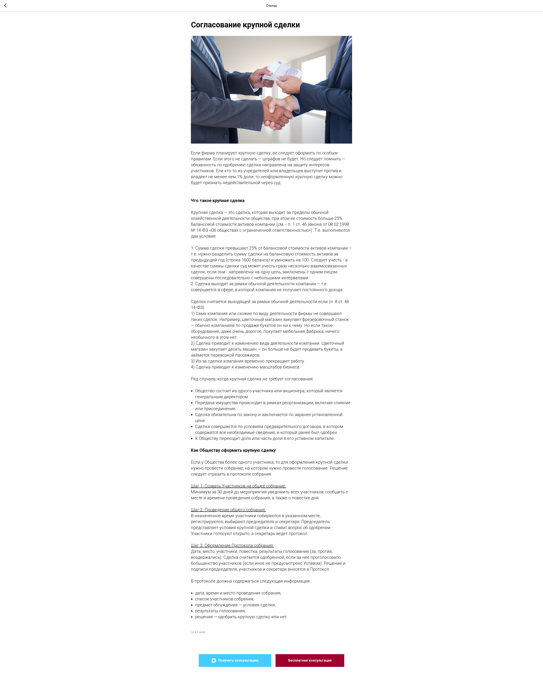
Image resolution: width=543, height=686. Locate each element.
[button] (310, 660)
